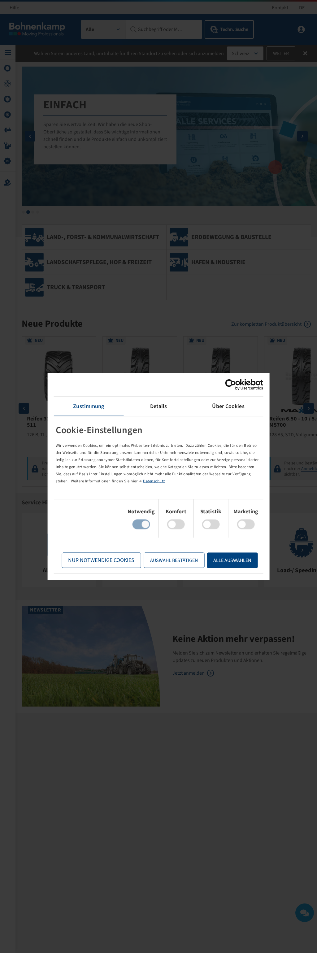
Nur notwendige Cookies (101, 560)
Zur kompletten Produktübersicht (266, 324)
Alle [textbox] (90, 29)
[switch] (176, 524)
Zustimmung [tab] (88, 406)
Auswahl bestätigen (174, 560)
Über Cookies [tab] (228, 406)
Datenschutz (154, 481)
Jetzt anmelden (188, 673)
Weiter (281, 53)
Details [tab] (158, 406)
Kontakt (280, 7)
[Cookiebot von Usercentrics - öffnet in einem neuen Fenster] (236, 384)
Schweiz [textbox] (240, 53)
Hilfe (14, 7)
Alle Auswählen (232, 560)
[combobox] (103, 29)
